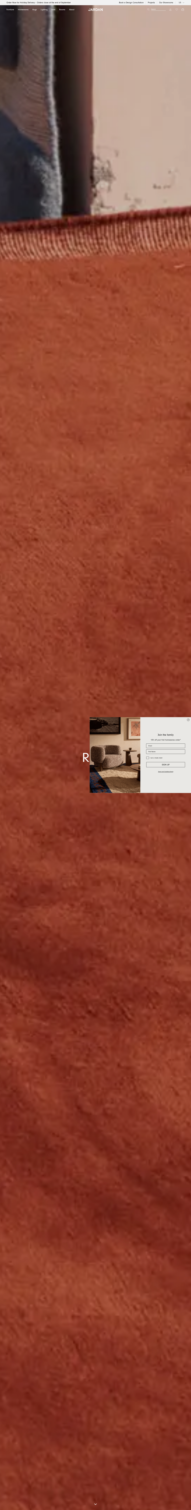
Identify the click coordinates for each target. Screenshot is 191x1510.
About (71, 10)
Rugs (34, 10)
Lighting (44, 10)
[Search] (148, 9)
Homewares (23, 10)
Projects (151, 3)
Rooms (62, 10)
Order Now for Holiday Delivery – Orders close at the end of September (38, 3)
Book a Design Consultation (131, 3)
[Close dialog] (188, 720)
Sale (53, 10)
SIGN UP (166, 764)
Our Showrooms (166, 3)
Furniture (10, 10)
